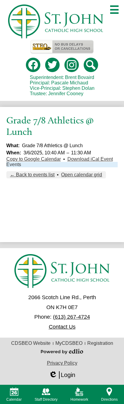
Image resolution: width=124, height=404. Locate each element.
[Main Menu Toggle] (114, 9)
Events (13, 164)
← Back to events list (32, 174)
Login (62, 375)
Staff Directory (46, 399)
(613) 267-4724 (71, 317)
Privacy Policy (62, 363)
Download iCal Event (90, 159)
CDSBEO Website (31, 343)
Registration (100, 343)
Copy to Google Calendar (33, 159)
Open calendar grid (81, 174)
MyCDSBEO (68, 343)
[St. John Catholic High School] (56, 21)
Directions (109, 399)
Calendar (14, 399)
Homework (79, 399)
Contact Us (62, 327)
